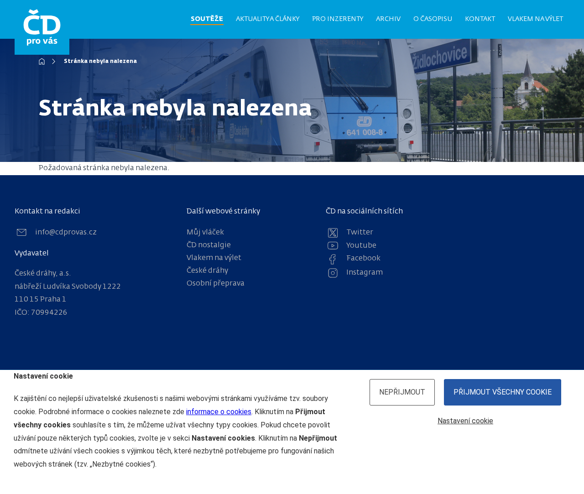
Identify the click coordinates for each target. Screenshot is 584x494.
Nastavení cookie (465, 420)
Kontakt (480, 19)
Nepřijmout (402, 392)
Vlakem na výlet (535, 19)
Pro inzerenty (337, 19)
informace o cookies (218, 411)
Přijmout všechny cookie (503, 392)
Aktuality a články (267, 19)
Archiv (388, 19)
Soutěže (207, 19)
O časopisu (432, 19)
